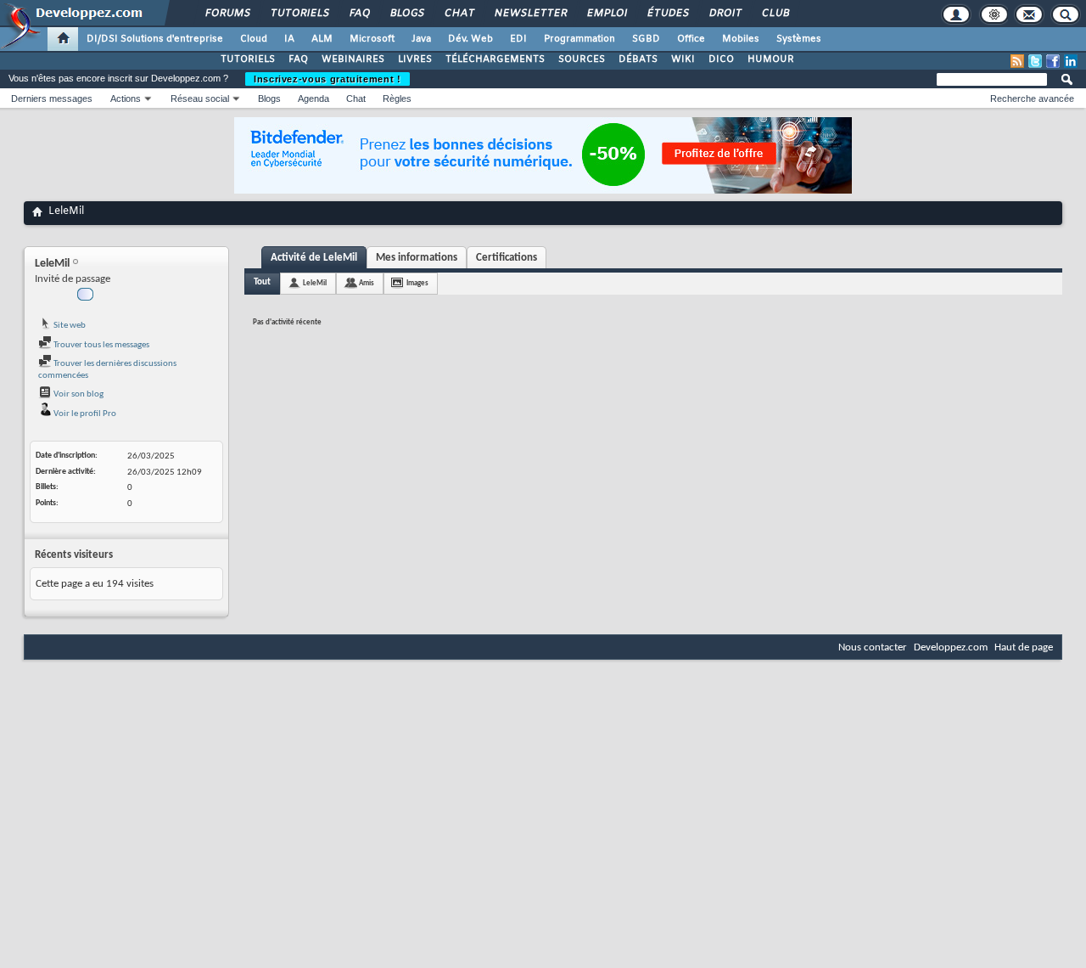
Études (667, 13)
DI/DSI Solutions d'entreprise (155, 39)
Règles (397, 98)
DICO (721, 59)
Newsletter (530, 13)
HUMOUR (770, 59)
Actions (125, 98)
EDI (518, 39)
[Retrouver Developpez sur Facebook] (1053, 61)
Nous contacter (872, 647)
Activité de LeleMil (314, 257)
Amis (366, 283)
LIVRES (415, 59)
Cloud (253, 39)
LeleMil (315, 283)
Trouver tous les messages (100, 345)
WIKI (683, 59)
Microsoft (372, 39)
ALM (322, 39)
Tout (262, 282)
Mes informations (416, 257)
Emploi (606, 13)
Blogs (406, 13)
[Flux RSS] (1017, 61)
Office (691, 39)
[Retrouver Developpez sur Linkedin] (1071, 61)
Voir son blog (78, 394)
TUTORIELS (248, 59)
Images (417, 283)
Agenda (313, 98)
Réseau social (200, 98)
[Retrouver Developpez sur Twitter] (1035, 61)
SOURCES (581, 59)
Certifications (506, 257)
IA (289, 39)
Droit (724, 13)
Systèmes (798, 39)
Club (774, 13)
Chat (458, 13)
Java (421, 39)
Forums (227, 13)
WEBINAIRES (353, 59)
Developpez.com (951, 647)
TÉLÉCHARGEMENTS (495, 59)
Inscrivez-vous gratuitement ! (327, 79)
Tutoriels (299, 13)
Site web (69, 325)
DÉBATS (638, 59)
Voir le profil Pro (84, 414)
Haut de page (1023, 647)
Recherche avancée (1032, 98)
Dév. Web (470, 39)
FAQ (359, 13)
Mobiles (740, 39)
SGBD (646, 39)
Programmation (579, 39)
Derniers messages (51, 98)
